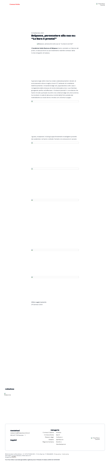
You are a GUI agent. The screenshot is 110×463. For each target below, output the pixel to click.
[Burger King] (55, 277)
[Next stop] (55, 250)
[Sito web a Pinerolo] (14, 457)
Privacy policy (57, 454)
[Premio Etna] (55, 200)
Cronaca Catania (48, 432)
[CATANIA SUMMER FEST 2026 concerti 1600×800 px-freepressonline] (55, 143)
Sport (58, 435)
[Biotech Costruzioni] (55, 101)
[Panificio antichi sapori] (55, 169)
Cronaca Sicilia (15, 4)
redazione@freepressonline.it (20, 433)
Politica (58, 432)
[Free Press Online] (100, 4)
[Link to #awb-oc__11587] (5, 4)
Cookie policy (65, 454)
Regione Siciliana (48, 442)
